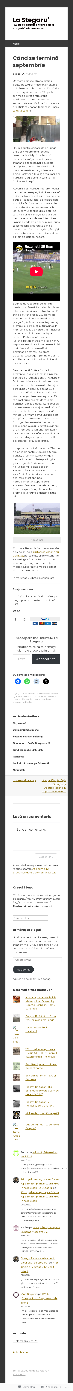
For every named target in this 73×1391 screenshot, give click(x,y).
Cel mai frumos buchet (26, 729)
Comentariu (46, 856)
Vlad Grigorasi (29, 1293)
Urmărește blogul (27, 930)
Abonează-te (46, 659)
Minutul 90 (19, 770)
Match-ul (33, 693)
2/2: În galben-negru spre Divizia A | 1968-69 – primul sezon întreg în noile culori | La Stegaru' (40, 1183)
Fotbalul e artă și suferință (28, 736)
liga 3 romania (21, 696)
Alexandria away (24, 780)
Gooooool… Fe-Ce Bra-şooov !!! (31, 743)
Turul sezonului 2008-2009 (28, 750)
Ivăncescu (19, 756)
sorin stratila (36, 696)
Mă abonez (23, 969)
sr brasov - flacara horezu (35, 698)
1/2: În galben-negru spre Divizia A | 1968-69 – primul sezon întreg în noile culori (40, 1196)
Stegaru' (18, 74)
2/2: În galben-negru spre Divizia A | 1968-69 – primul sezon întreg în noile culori (41, 1053)
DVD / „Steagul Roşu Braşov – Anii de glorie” (39, 1298)
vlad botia (26, 702)
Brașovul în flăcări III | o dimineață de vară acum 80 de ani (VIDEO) (42, 1090)
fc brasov (53, 693)
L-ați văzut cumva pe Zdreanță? (31, 763)
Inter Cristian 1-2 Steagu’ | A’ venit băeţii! (39, 1267)
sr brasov (49, 696)
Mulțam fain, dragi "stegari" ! (42, 1113)
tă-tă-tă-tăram (21, 110)
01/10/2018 (31, 74)
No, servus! (19, 723)
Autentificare (21, 1352)
